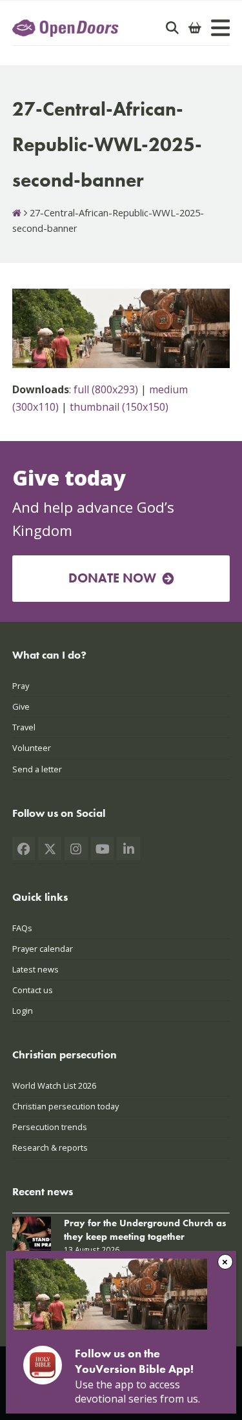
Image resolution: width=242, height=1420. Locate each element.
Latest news (35, 969)
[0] (194, 27)
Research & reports (50, 1147)
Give (21, 706)
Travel (23, 727)
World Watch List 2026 (54, 1085)
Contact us (32, 990)
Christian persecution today (65, 1106)
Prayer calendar (42, 948)
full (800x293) (106, 389)
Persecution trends (49, 1127)
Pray (20, 686)
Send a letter (37, 769)
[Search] (172, 27)
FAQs (22, 928)
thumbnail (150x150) (119, 407)
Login (22, 1010)
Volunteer (31, 748)
